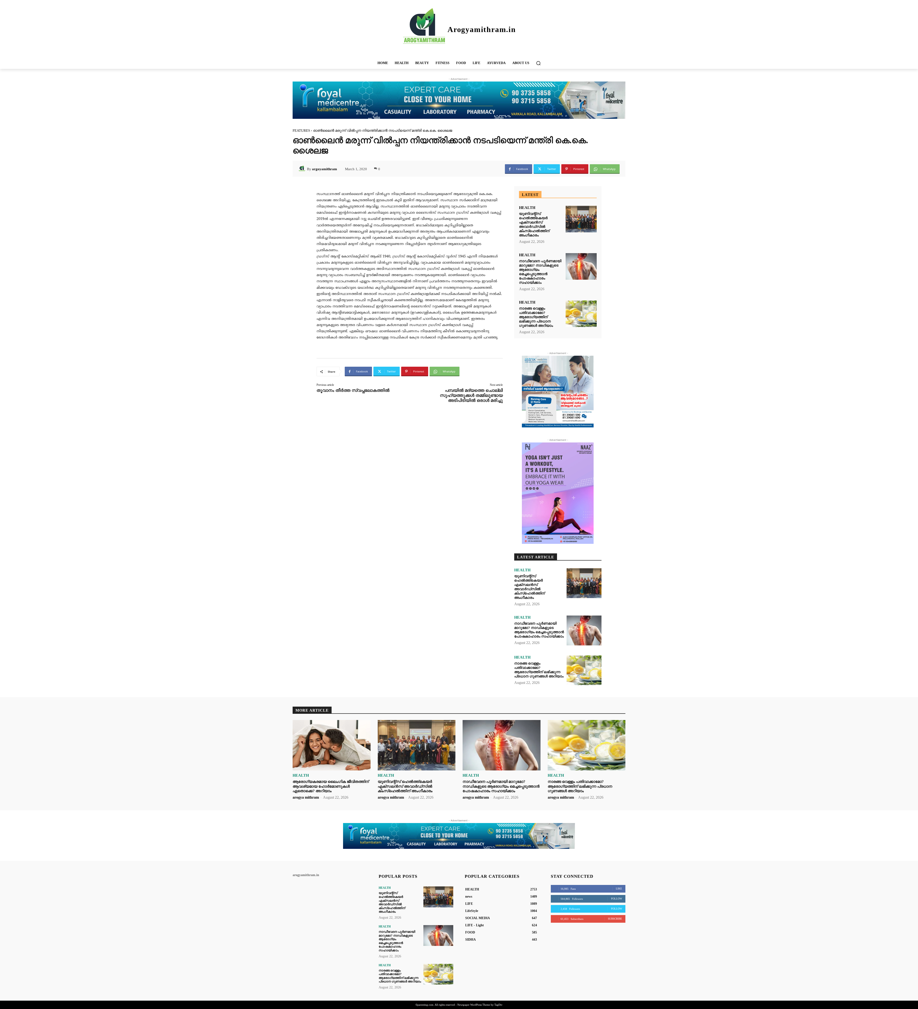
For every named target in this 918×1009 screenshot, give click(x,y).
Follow (616, 898)
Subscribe (615, 918)
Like (619, 888)
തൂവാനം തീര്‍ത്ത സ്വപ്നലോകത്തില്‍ (353, 390)
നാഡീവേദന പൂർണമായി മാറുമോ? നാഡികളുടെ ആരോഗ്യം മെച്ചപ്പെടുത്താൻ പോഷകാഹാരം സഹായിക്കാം (540, 271)
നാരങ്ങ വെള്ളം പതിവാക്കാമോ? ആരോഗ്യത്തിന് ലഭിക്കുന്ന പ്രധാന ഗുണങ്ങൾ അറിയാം (536, 316)
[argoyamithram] (302, 169)
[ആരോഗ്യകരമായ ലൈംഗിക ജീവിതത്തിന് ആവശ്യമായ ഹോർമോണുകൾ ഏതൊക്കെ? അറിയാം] (332, 745)
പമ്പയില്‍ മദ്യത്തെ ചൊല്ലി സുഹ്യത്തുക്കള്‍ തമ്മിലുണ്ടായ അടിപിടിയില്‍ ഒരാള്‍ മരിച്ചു (471, 395)
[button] (538, 63)
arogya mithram (306, 797)
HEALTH (527, 208)
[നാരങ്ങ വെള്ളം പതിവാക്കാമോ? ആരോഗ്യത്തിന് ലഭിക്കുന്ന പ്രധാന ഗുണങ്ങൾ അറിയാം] (581, 313)
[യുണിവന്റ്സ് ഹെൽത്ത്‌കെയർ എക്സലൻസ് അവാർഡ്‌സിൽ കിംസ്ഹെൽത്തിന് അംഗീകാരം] (581, 219)
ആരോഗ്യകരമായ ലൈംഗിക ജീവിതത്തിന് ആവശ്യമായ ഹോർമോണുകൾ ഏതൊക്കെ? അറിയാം (331, 786)
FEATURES (301, 130)
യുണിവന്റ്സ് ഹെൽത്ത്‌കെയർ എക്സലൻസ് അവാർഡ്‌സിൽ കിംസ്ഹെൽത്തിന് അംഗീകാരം (534, 224)
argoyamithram (324, 169)
